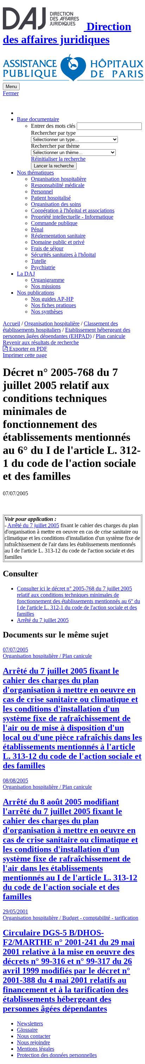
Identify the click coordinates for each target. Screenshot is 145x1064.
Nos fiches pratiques (53, 305)
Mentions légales (35, 1049)
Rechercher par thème (55, 146)
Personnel (42, 191)
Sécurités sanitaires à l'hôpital (63, 255)
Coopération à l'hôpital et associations (72, 210)
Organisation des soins (56, 204)
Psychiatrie (43, 267)
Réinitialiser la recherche (58, 159)
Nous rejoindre (33, 1042)
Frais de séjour (47, 248)
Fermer (11, 93)
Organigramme (47, 280)
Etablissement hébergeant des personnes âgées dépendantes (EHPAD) (66, 333)
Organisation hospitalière (58, 179)
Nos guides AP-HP (52, 299)
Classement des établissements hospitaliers (60, 326)
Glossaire (27, 1030)
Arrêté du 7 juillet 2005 (33, 525)
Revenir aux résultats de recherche (41, 342)
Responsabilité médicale (57, 185)
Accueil (11, 323)
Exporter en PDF (27, 349)
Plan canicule (110, 336)
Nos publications (35, 293)
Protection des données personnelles (57, 1055)
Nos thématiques (35, 173)
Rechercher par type (53, 133)
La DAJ (26, 274)
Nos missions (46, 286)
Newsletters (30, 1023)
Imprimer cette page (25, 355)
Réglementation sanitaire (58, 236)
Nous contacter (33, 1036)
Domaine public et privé (57, 242)
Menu (11, 86)
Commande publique (54, 223)
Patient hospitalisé (51, 198)
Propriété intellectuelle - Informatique (72, 217)
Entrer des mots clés (53, 126)
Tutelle (38, 261)
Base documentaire (38, 119)
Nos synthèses (47, 312)
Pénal (37, 229)
